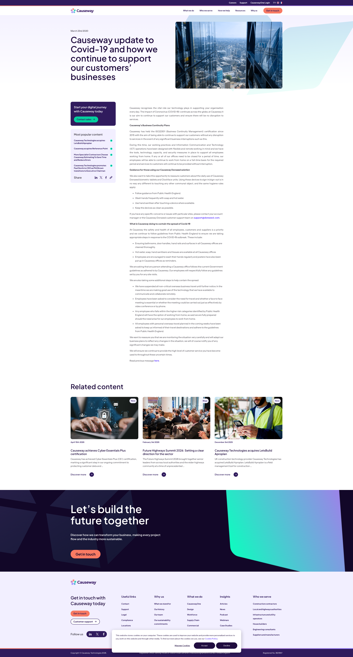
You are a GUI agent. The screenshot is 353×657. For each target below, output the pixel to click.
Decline (227, 645)
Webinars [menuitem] (224, 620)
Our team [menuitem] (158, 614)
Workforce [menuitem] (192, 614)
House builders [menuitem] (260, 624)
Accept (204, 645)
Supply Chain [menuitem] (193, 620)
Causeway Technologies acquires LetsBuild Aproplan (89, 141)
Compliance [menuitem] (127, 620)
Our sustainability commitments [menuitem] (162, 622)
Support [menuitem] (243, 2)
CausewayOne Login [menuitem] (260, 2)
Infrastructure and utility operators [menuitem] (264, 616)
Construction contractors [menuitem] (265, 603)
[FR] (281, 3)
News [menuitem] (222, 609)
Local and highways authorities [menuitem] (267, 609)
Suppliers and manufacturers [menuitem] (266, 634)
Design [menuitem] (190, 609)
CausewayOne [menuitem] (194, 603)
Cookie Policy (211, 638)
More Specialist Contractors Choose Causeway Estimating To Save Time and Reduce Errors (91, 157)
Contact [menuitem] (125, 603)
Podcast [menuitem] (224, 614)
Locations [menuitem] (126, 625)
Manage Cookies (182, 645)
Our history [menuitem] (159, 609)
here (156, 360)
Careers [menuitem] (232, 2)
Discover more (78, 474)
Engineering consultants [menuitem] (264, 629)
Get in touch (272, 10)
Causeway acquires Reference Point (91, 148)
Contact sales (84, 119)
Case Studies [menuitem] (226, 625)
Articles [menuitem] (223, 603)
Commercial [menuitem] (193, 625)
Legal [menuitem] (124, 614)
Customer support (83, 621)
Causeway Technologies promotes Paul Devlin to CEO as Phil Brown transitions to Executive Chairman (90, 168)
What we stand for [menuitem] (162, 603)
